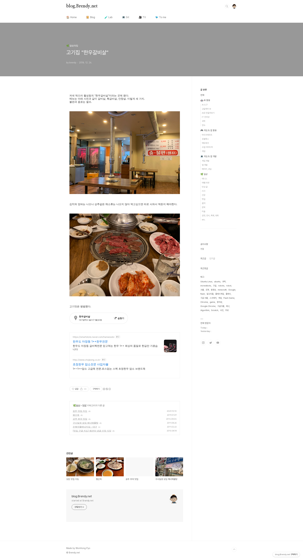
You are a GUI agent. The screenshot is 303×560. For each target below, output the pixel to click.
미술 (203, 211)
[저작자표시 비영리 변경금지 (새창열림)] (106, 389)
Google (231, 290)
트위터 (210, 342)
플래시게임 (219, 294)
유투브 (218, 342)
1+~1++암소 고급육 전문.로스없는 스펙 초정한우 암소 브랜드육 (109, 368)
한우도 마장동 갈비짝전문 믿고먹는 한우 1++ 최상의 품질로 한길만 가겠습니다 (115, 347)
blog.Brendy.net (82, 6)
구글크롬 (220, 306)
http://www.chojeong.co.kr (86, 359)
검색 (227, 6)
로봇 (207, 290)
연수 (203, 125)
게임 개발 (205, 161)
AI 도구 (205, 105)
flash (202, 294)
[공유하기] (81, 389)
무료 (227, 310)
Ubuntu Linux (206, 281)
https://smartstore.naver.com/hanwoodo (93, 337)
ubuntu (217, 281)
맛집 (84, 405)
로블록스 (205, 139)
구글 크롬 (204, 298)
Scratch (214, 310)
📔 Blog (90, 17)
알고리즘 (210, 294)
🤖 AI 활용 (205, 100)
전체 (202, 95)
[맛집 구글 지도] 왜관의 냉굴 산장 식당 (92, 430)
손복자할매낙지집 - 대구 (85, 426)
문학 (203, 207)
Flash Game (229, 298)
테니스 (204, 178)
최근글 (203, 258)
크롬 (202, 290)
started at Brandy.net (83, 500)
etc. (203, 219)
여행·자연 (205, 183)
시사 (203, 191)
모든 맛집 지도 (80, 411)
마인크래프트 (207, 135)
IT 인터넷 (205, 117)
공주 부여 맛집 (80, 419)
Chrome (204, 302)
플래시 (228, 294)
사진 (221, 310)
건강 (203, 195)
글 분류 (203, 89)
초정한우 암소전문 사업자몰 (90, 364)
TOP (234, 549)
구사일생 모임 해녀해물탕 (85, 422)
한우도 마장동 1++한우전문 (90, 341)
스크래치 (213, 298)
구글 (214, 285)
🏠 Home (71, 17)
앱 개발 (205, 165)
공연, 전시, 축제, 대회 (210, 215)
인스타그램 (203, 342)
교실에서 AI (206, 109)
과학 (203, 121)
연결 (202, 249)
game (212, 302)
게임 (203, 151)
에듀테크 (205, 143)
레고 (227, 306)
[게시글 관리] (85, 389)
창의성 (219, 302)
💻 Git (125, 17)
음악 (203, 203)
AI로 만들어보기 (208, 113)
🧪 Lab (108, 17)
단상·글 (205, 187)
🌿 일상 (76, 405)
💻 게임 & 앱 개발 (208, 156)
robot (228, 285)
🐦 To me (160, 17)
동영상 (213, 290)
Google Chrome (208, 306)
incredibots (205, 285)
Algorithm (204, 310)
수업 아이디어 (207, 147)
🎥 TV (142, 17)
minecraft (222, 290)
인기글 (212, 258)
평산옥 (76, 415)
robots (221, 285)
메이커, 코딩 (206, 169)
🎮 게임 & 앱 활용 (208, 130)
